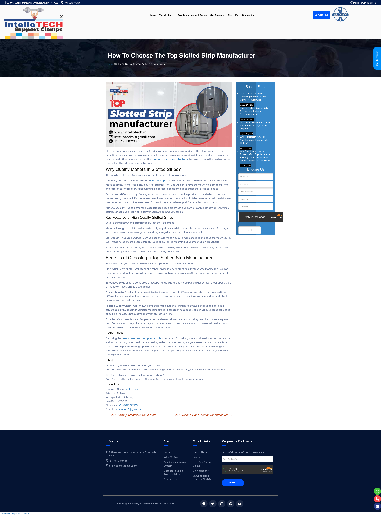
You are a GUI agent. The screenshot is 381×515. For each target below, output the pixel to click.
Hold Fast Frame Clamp (202, 463)
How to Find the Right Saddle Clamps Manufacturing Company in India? (254, 111)
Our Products (217, 15)
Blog (229, 15)
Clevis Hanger (201, 470)
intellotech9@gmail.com (129, 409)
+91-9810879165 (128, 405)
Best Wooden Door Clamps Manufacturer (203, 415)
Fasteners (198, 457)
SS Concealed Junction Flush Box (203, 477)
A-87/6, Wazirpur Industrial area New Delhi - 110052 (132, 453)
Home (152, 15)
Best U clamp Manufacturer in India (131, 415)
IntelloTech (131, 388)
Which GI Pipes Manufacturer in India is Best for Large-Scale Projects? (255, 125)
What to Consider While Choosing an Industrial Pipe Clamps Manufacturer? (253, 96)
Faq (237, 15)
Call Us (3, 513)
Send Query (23, 513)
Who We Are (165, 15)
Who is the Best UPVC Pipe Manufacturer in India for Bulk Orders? (254, 139)
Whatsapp (12, 513)
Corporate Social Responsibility (174, 472)
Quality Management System (192, 15)
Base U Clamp (200, 451)
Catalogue (323, 14)
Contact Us (248, 15)
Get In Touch (377, 58)
